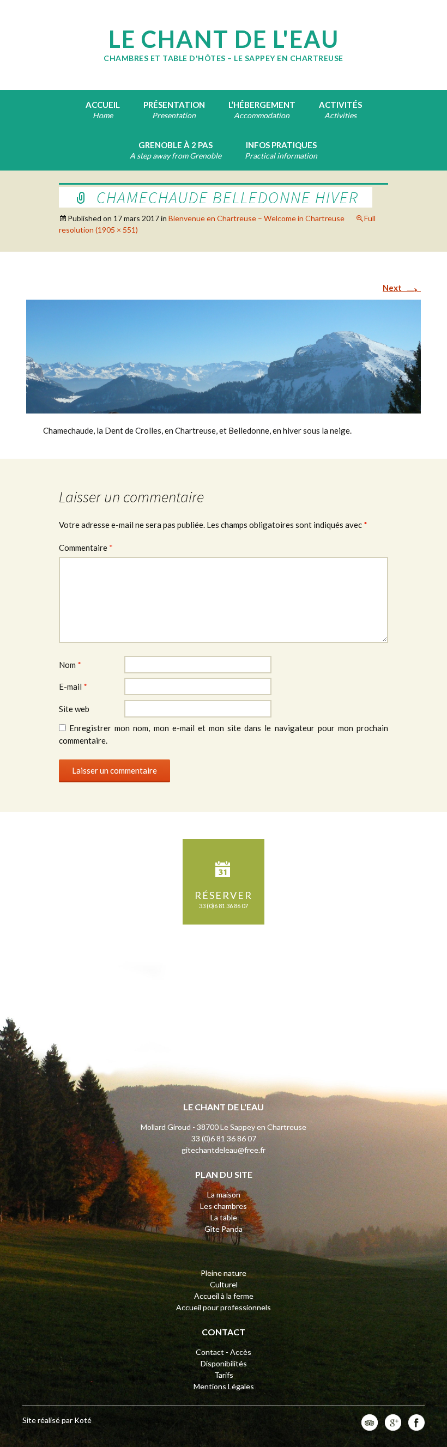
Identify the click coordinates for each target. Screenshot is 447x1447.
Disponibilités (224, 1363)
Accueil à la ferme (223, 1295)
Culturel (224, 1284)
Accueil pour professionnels (223, 1307)
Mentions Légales (224, 1386)
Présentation (174, 105)
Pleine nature (223, 1273)
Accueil (103, 105)
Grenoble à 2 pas (175, 145)
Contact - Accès (223, 1352)
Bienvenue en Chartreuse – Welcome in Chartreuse (256, 218)
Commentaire (86, 547)
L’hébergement (261, 105)
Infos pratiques (281, 145)
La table (223, 1217)
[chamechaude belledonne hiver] (223, 356)
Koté (83, 1420)
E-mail (73, 686)
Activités (340, 105)
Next (402, 288)
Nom (70, 665)
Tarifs (223, 1374)
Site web (74, 709)
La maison (223, 1194)
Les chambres (223, 1206)
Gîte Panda (223, 1228)
